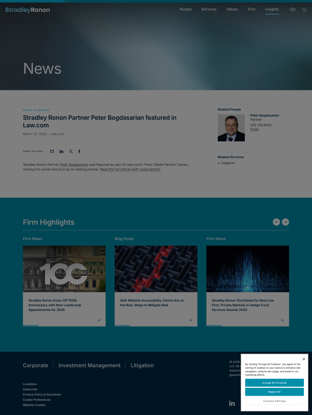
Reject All (274, 391)
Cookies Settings (274, 400)
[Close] (304, 359)
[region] (274, 382)
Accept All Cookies (274, 382)
